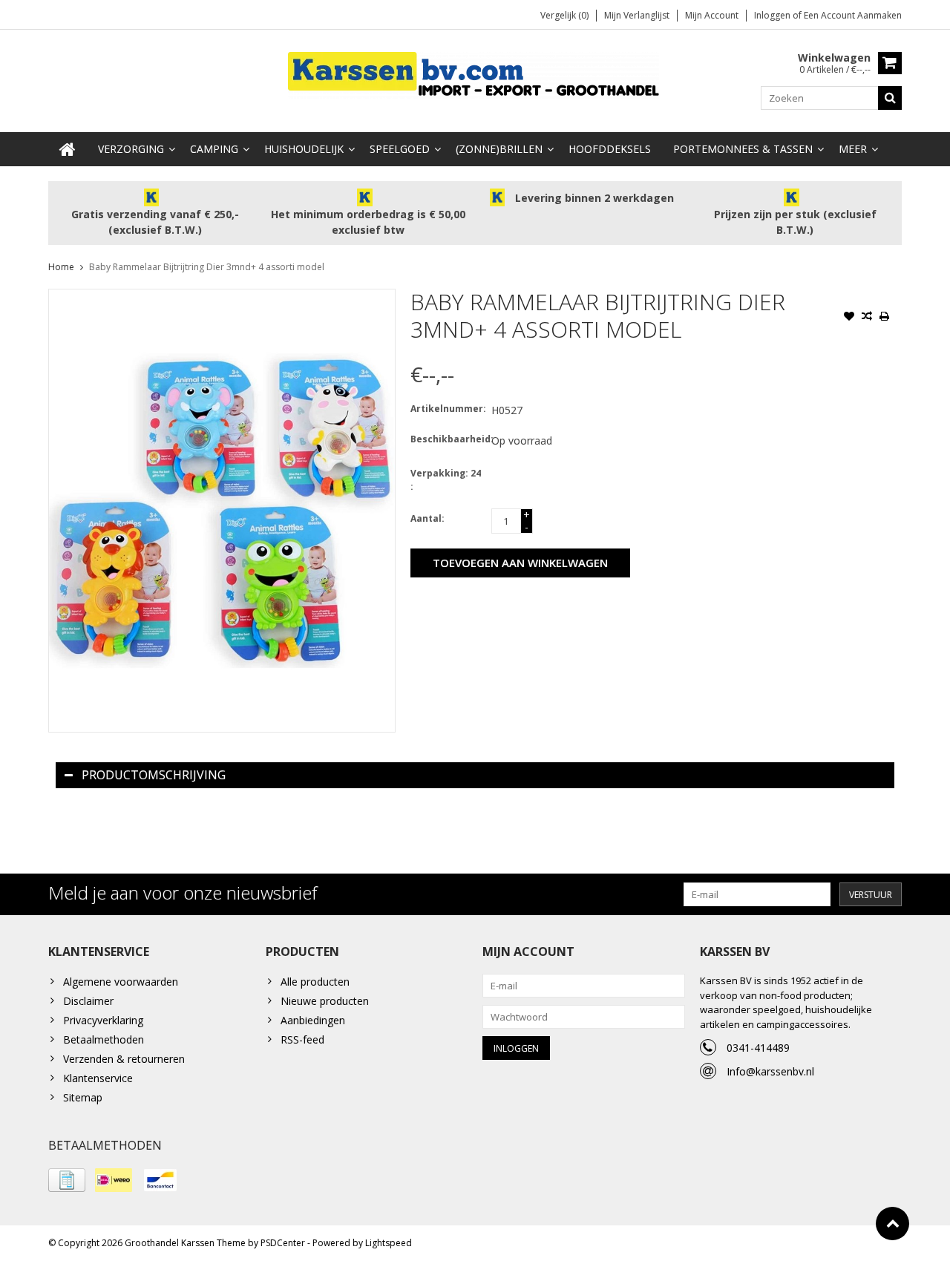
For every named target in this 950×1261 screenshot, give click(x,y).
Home (61, 267)
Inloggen (773, 15)
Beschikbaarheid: (447, 439)
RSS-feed (302, 1039)
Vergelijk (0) (564, 15)
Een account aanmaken (853, 15)
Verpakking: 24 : (445, 480)
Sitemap (82, 1097)
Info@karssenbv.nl (770, 1071)
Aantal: (427, 518)
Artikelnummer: (447, 408)
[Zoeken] (890, 98)
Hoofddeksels (610, 149)
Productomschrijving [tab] (154, 775)
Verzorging (131, 149)
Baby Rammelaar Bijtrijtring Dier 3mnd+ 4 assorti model (206, 267)
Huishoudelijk (304, 149)
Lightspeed (388, 1243)
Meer (853, 149)
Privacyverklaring (103, 1020)
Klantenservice (98, 1078)
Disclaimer (88, 1001)
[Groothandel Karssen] (475, 74)
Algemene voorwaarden (120, 982)
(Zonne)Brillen (499, 149)
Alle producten (315, 982)
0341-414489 (758, 1048)
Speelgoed (400, 149)
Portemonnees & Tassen (743, 149)
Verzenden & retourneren (124, 1059)
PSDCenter (283, 1243)
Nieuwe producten (325, 1001)
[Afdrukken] (884, 317)
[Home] (67, 149)
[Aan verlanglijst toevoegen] (849, 317)
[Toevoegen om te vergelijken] (867, 317)
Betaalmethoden (103, 1039)
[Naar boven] (892, 1223)
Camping (214, 149)
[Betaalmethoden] (66, 1180)
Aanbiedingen (313, 1020)
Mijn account (711, 15)
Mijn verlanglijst (636, 15)
